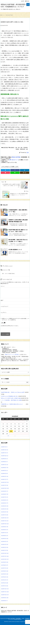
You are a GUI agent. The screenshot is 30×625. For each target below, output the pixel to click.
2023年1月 (4, 514)
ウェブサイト (3, 312)
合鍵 (16, 147)
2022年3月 (4, 544)
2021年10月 (5, 559)
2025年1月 (4, 446)
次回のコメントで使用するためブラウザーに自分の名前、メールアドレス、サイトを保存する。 (15, 319)
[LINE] (15, 173)
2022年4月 (4, 541)
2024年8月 (4, 461)
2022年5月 (4, 538)
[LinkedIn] (24, 170)
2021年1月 (4, 585)
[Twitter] (5, 170)
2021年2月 (4, 582)
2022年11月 (4, 520)
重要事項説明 (22, 149)
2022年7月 (4, 532)
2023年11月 (4, 485)
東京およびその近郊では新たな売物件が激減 (11, 398)
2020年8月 (4, 600)
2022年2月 (4, 547)
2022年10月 (5, 523)
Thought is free (22, 621)
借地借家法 (12, 147)
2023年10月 (5, 488)
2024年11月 (4, 452)
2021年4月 (4, 577)
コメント (3, 286)
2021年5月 (4, 574)
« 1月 (8, 435)
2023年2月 (4, 511)
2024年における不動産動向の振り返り (9, 396)
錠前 (27, 149)
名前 (2, 300)
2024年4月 (4, 473)
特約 (19, 147)
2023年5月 (4, 503)
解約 (21, 147)
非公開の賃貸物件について (15, 249)
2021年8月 (4, 565)
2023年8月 (4, 494)
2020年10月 (5, 594)
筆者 (28, 152)
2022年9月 (4, 526)
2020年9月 (4, 597)
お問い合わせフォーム (14, 159)
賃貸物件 (17, 149)
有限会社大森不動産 (16, 157)
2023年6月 (4, 500)
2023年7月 (4, 497)
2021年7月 (4, 568)
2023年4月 (4, 506)
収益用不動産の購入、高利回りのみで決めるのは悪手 (13, 392)
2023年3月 (4, 509)
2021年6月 (4, 571)
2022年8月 (4, 529)
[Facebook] (15, 170)
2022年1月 (4, 550)
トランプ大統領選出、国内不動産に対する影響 (11, 400)
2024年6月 (4, 467)
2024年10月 (4, 455)
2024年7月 (4, 464)
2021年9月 (4, 562)
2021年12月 (4, 553)
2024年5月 (4, 470)
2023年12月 (5, 482)
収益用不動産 (10, 15)
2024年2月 (4, 476)
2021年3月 (4, 580)
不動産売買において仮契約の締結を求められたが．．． (13, 404)
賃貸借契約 (25, 147)
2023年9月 (4, 491)
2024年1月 (4, 479)
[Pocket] (5, 173)
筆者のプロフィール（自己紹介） (12, 354)
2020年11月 (5, 591)
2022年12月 (4, 517)
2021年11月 (5, 556)
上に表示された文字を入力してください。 (10, 325)
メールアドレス (4, 306)
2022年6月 (4, 535)
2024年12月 (4, 449)
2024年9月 (4, 458)
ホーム (3, 15)
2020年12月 (5, 588)
